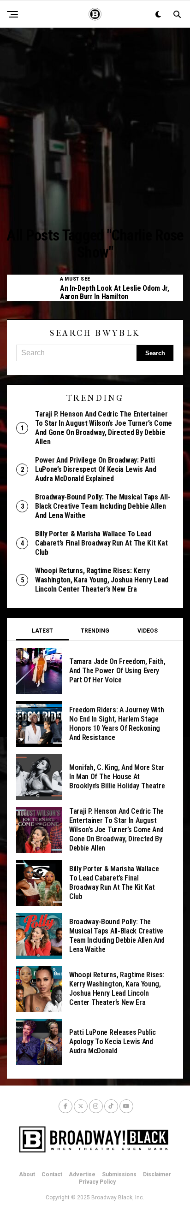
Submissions (119, 1174)
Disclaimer (157, 1174)
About (27, 1174)
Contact (52, 1174)
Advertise (82, 1174)
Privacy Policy (97, 1182)
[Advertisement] (95, 127)
